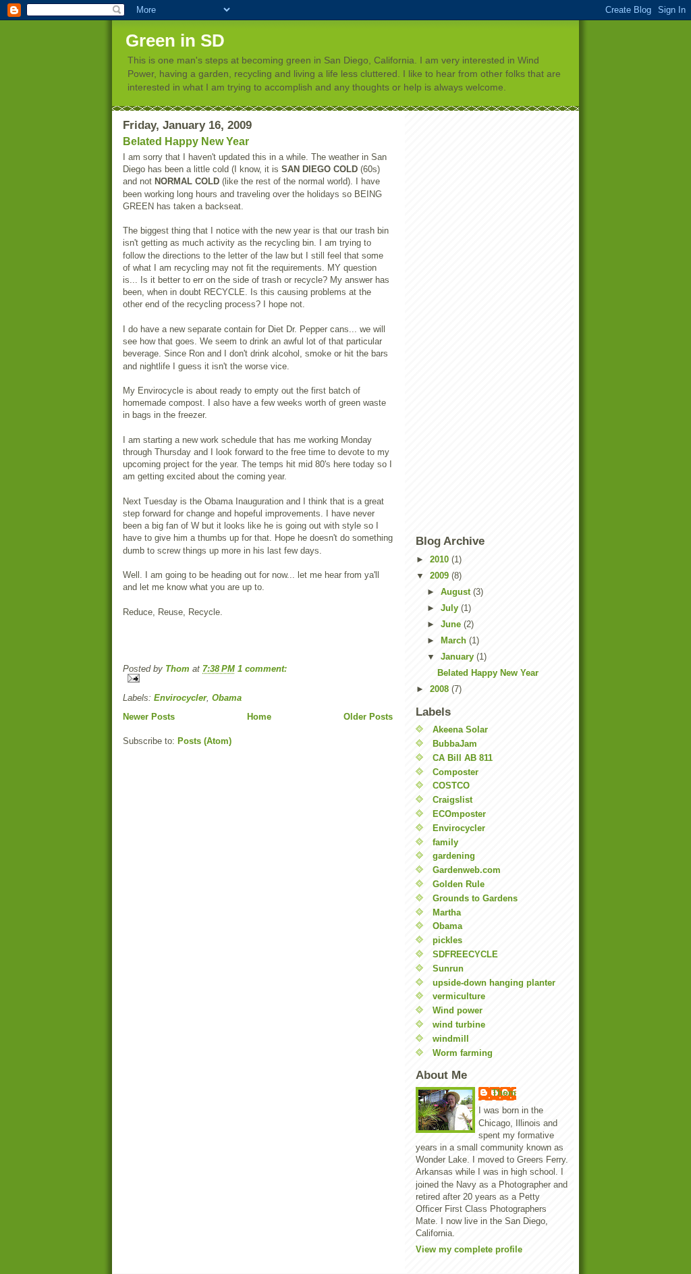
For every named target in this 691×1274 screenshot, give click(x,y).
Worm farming (463, 1053)
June (452, 624)
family (445, 842)
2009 (440, 575)
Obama (227, 698)
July (451, 608)
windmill (451, 1039)
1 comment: (262, 669)
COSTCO (451, 785)
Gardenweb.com (467, 870)
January (458, 657)
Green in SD (175, 40)
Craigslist (452, 800)
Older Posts (368, 717)
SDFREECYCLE (465, 954)
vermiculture (459, 996)
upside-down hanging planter (494, 983)
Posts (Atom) (204, 741)
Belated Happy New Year (186, 141)
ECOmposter (459, 814)
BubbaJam (455, 744)
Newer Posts (149, 717)
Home (259, 717)
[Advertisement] (470, 321)
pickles (447, 940)
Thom (504, 1093)
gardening (454, 856)
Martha (447, 912)
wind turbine (459, 1024)
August (457, 592)
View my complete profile (469, 1249)
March (455, 640)
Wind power (457, 1010)
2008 (440, 689)
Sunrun (448, 968)
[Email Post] (258, 678)
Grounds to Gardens (475, 898)
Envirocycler (180, 698)
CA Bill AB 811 (463, 758)
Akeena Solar (460, 729)
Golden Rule (459, 884)
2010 (440, 559)
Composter (455, 772)
